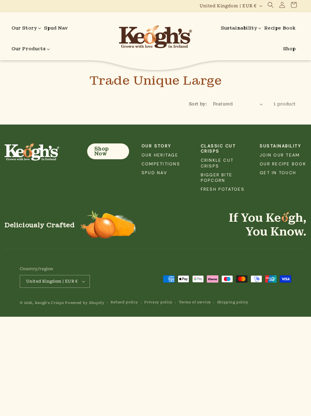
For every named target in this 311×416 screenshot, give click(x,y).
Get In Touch (278, 172)
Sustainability (280, 146)
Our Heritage (160, 155)
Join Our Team (280, 155)
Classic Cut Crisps (218, 148)
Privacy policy (158, 302)
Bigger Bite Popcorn (217, 177)
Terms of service (195, 302)
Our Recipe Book (283, 164)
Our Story (157, 146)
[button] (270, 5)
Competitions (161, 164)
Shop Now (101, 151)
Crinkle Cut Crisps (217, 163)
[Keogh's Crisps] (40, 151)
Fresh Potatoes (222, 189)
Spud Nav (154, 172)
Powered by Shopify (84, 303)
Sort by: (198, 103)
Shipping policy (233, 302)
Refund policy (124, 302)
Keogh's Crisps (49, 303)
